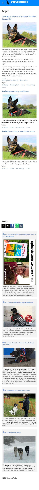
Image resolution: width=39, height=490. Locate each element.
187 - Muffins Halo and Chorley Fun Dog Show (17, 390)
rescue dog (31, 85)
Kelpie (23, 85)
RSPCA (4, 87)
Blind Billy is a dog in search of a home (18, 131)
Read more (23, 80)
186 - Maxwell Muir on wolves (12, 432)
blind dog (5, 85)
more (4, 78)
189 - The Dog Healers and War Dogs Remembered (18, 302)
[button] (4, 226)
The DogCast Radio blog (10, 80)
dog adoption (14, 85)
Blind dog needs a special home (15, 91)
